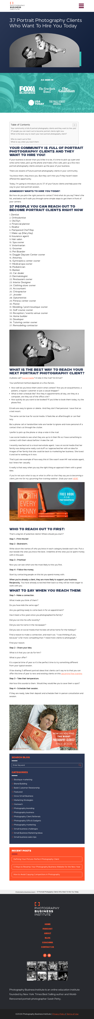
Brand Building (20, 784)
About (47, 933)
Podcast (48, 929)
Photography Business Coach (25, 892)
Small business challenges (26, 829)
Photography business (24, 812)
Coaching (47, 942)
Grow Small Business (23, 796)
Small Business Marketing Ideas (28, 833)
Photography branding (24, 808)
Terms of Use (72, 1014)
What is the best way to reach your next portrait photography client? (39, 134)
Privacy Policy (59, 1014)
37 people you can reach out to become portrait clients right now (37, 131)
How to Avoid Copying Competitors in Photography (37, 874)
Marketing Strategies (23, 800)
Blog (47, 938)
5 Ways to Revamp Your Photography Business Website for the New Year (47, 867)
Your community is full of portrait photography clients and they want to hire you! (43, 128)
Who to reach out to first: (21, 139)
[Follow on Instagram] (49, 955)
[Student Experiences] (31, 980)
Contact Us (47, 947)
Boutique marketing (23, 780)
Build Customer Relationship (27, 788)
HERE (75, 479)
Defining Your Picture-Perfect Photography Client (36, 859)
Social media (28, 378)
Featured (18, 792)
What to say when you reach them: (25, 142)
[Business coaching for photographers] (31, 970)
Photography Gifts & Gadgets (27, 821)
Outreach (18, 804)
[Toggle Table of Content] (73, 125)
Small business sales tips (25, 837)
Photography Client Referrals (27, 816)
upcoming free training (71, 674)
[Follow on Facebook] (45, 955)
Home (48, 924)
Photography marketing (25, 825)
